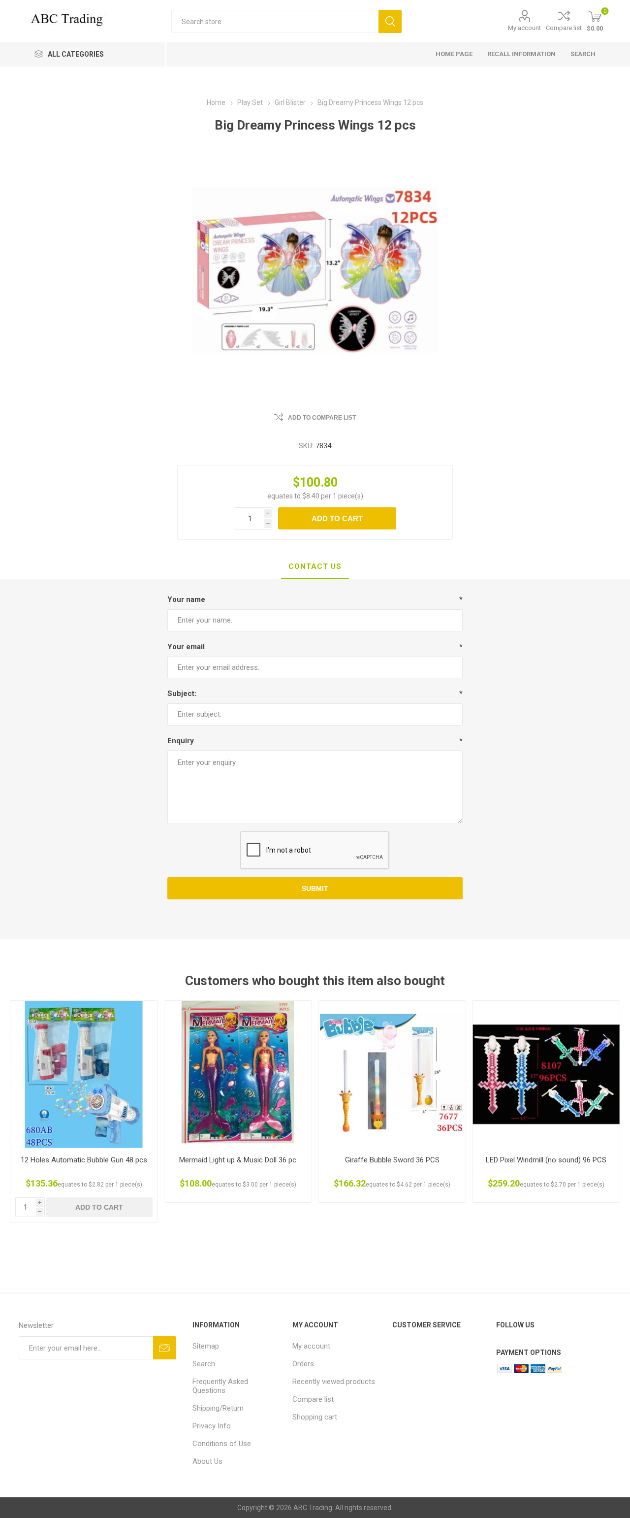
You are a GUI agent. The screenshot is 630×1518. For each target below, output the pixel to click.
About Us (207, 1461)
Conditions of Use (221, 1443)
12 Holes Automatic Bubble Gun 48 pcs (84, 1159)
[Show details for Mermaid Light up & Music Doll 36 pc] (238, 1074)
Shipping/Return (218, 1408)
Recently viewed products (333, 1381)
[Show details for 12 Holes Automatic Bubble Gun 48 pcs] (84, 1074)
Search (390, 21)
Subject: (181, 693)
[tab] (315, 567)
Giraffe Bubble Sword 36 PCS (392, 1159)
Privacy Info (211, 1425)
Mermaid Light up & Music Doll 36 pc (237, 1159)
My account (524, 28)
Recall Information (521, 54)
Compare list (564, 28)
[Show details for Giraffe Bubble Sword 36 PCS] (392, 1074)
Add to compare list (322, 417)
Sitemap (205, 1346)
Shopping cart (314, 1417)
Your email (186, 646)
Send (164, 1347)
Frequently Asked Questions (220, 1386)
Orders (303, 1363)
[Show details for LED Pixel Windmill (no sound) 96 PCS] (546, 1074)
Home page (454, 54)
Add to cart (337, 518)
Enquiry (180, 740)
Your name (186, 599)
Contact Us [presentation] (315, 566)
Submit (315, 888)
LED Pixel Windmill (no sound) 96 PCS (546, 1159)
